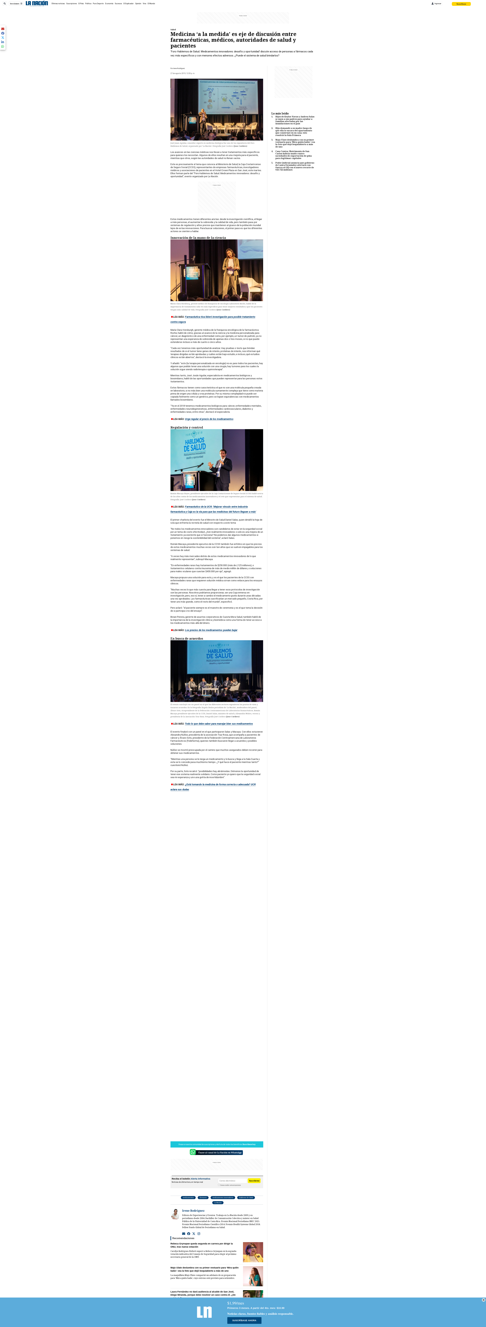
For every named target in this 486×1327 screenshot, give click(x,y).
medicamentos (188, 1197)
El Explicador (129, 3)
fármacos (203, 1197)
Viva (144, 3)
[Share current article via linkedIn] (3, 42)
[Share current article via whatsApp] (3, 46)
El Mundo (151, 3)
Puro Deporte (98, 3)
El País (81, 3)
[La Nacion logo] (37, 3)
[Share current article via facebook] (3, 33)
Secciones (14, 3)
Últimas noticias (58, 3)
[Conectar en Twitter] (193, 1233)
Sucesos (118, 3)
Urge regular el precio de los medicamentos (209, 419)
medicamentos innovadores (222, 1197)
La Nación (218, 1203)
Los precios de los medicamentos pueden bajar (211, 630)
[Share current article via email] (3, 28)
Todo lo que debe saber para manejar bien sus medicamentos (219, 723)
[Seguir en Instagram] (198, 1233)
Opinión (138, 3)
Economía (109, 3)
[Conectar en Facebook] (188, 1233)
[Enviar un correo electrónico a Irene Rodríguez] (183, 1233)
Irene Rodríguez (179, 68)
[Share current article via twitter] (3, 37)
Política (88, 3)
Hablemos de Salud (246, 1197)
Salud (173, 29)
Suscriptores (71, 3)
